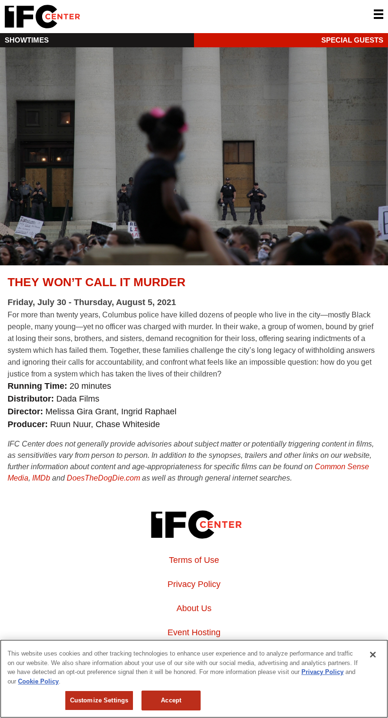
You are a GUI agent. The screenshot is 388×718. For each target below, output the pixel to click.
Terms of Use (194, 560)
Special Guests (352, 40)
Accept (171, 700)
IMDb (41, 478)
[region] (194, 678)
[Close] (372, 654)
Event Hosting (194, 632)
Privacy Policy (194, 584)
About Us (194, 608)
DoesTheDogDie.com (103, 478)
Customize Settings (99, 700)
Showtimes (27, 40)
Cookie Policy (38, 681)
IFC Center (78, 16)
